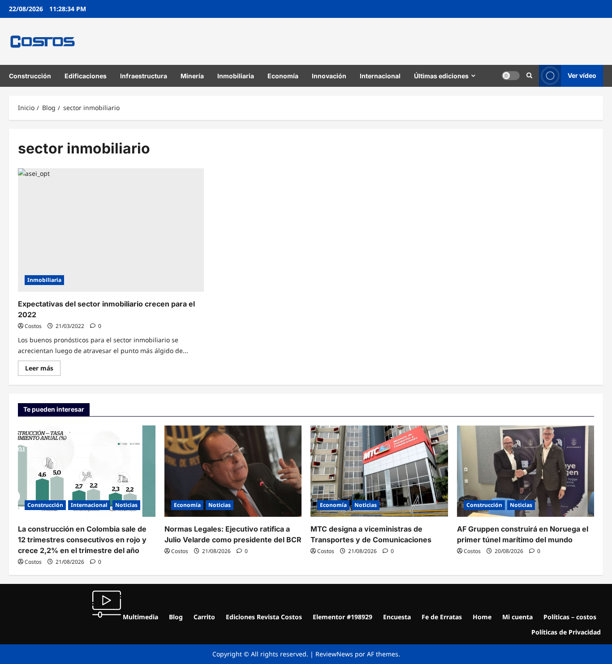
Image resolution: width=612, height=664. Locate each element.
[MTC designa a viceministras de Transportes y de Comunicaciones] (379, 471)
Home (482, 617)
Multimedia (139, 617)
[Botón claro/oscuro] (511, 75)
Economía (282, 76)
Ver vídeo (582, 75)
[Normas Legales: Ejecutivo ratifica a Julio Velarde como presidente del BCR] (233, 471)
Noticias (126, 505)
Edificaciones (86, 76)
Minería (192, 76)
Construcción (30, 76)
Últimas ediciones (441, 76)
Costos (33, 326)
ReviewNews (334, 654)
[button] (529, 75)
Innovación (329, 76)
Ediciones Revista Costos (264, 617)
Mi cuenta (517, 617)
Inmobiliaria (235, 76)
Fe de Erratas (442, 617)
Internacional (380, 76)
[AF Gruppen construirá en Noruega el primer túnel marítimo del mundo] (526, 471)
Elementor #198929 (342, 617)
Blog (176, 617)
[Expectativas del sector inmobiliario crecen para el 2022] (111, 230)
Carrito (204, 617)
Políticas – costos (569, 617)
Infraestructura (143, 76)
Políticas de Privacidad (566, 632)
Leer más (42, 366)
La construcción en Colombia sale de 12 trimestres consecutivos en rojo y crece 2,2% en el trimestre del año (82, 539)
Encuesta (397, 617)
